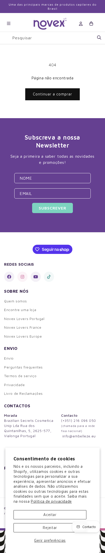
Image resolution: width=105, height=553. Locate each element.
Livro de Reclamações (23, 393)
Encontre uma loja (20, 310)
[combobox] (56, 38)
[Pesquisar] (99, 37)
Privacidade (14, 385)
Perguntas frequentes (23, 367)
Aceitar (49, 514)
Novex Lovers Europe (23, 336)
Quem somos (15, 301)
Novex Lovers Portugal (24, 318)
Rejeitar (50, 527)
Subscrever (52, 208)
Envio (9, 358)
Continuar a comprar (52, 94)
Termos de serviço (20, 376)
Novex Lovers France (22, 327)
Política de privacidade (51, 501)
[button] (8, 23)
